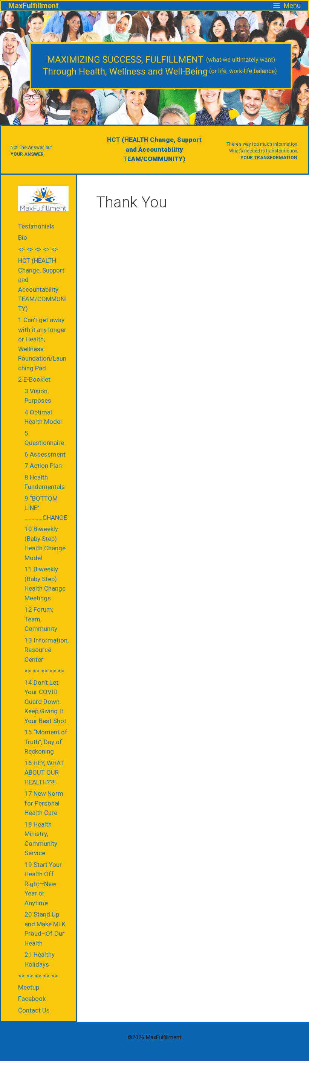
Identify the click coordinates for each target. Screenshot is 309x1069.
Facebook (32, 998)
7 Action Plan (43, 465)
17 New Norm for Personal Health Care (43, 803)
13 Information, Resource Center (46, 650)
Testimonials (36, 226)
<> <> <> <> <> (38, 249)
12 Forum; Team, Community (40, 619)
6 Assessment (45, 454)
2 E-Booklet (34, 379)
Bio (22, 237)
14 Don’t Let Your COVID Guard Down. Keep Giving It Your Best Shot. (46, 702)
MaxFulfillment (33, 5)
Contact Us (34, 1010)
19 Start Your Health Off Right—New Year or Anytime (43, 884)
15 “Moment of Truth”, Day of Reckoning (45, 741)
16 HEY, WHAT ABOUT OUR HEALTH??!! (44, 772)
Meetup (28, 987)
